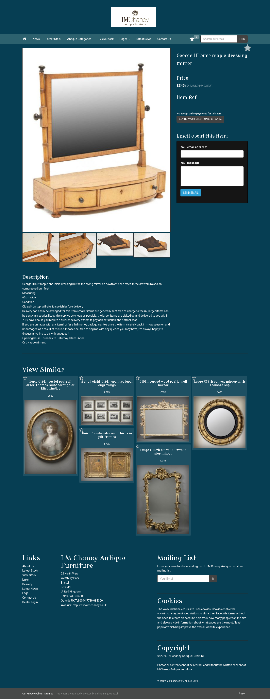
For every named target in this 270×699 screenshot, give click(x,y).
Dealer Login (30, 602)
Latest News (143, 39)
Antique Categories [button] (79, 39)
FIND (242, 39)
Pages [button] (124, 39)
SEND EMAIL (190, 192)
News (36, 39)
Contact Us (164, 39)
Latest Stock (53, 39)
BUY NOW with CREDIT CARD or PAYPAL (200, 119)
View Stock (107, 39)
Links (25, 579)
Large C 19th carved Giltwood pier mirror (163, 451)
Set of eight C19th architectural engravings (106, 383)
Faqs (25, 593)
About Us (28, 566)
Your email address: (193, 147)
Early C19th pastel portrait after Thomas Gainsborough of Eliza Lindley (50, 385)
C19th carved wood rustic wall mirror (163, 383)
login (242, 693)
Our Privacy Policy (32, 693)
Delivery (27, 584)
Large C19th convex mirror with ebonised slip (219, 383)
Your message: (190, 162)
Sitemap (48, 693)
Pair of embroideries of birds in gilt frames (107, 435)
